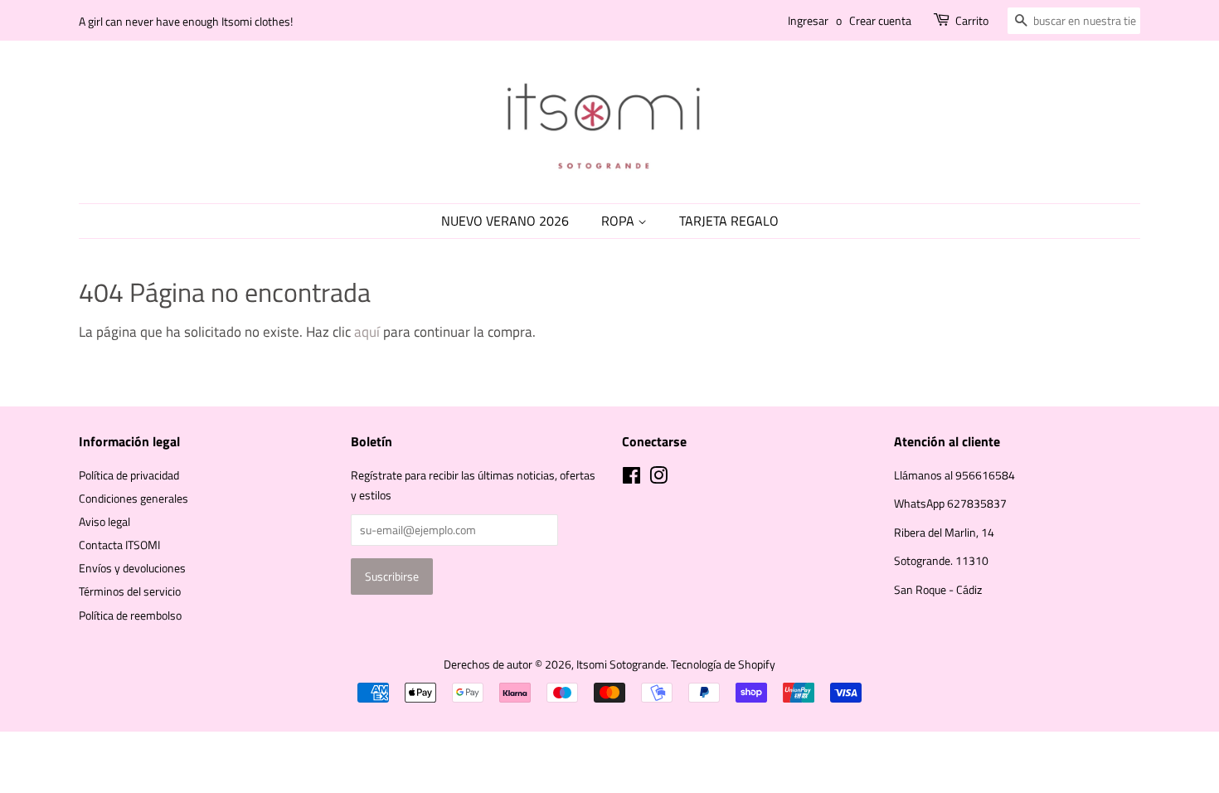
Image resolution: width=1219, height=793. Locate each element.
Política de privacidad (129, 475)
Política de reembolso (130, 615)
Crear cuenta (880, 20)
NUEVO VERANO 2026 (505, 221)
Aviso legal (104, 522)
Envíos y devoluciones (132, 568)
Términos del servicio (130, 591)
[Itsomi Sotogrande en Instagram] (658, 478)
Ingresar (808, 20)
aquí (367, 332)
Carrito (971, 20)
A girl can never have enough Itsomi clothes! (186, 21)
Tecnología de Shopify (723, 664)
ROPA (619, 221)
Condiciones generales (133, 498)
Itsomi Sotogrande (621, 664)
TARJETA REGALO (729, 221)
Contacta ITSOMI (119, 545)
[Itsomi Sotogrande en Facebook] (631, 478)
